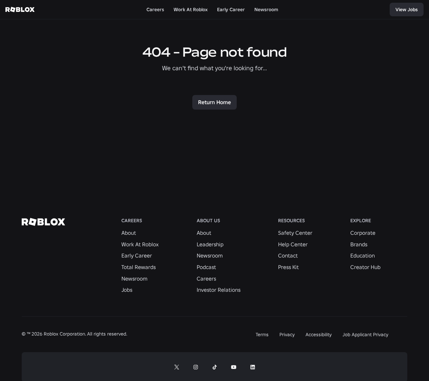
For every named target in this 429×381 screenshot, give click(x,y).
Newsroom (134, 278)
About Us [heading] (208, 221)
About (128, 232)
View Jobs (406, 9)
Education (362, 255)
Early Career (136, 255)
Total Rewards (138, 267)
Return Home (214, 102)
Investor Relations (218, 289)
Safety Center (295, 232)
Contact (288, 255)
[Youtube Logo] (234, 367)
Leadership (210, 244)
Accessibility (319, 334)
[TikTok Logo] (215, 367)
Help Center (293, 244)
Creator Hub (365, 267)
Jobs (126, 289)
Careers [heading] (131, 221)
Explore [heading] (360, 221)
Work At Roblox (140, 244)
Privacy (287, 334)
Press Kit (288, 267)
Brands (358, 244)
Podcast (206, 267)
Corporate (362, 232)
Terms (262, 334)
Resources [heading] (291, 221)
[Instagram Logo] (196, 367)
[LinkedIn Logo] (253, 367)
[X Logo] (177, 367)
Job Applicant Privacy (365, 334)
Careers (206, 278)
